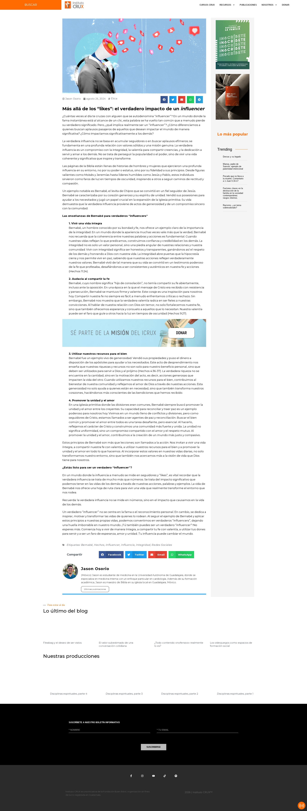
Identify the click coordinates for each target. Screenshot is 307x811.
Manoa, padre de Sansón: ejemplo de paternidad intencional (233, 166)
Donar (285, 5)
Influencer (113, 544)
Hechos (99, 544)
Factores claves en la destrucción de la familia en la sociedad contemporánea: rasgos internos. (233, 193)
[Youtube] (153, 776)
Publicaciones (248, 5)
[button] (164, 99)
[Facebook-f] (131, 776)
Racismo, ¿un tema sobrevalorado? (232, 206)
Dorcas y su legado (232, 156)
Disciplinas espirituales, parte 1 (235, 693)
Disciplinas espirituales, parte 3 (124, 693)
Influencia (127, 544)
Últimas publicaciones (95, 589)
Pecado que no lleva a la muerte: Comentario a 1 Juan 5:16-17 (233, 178)
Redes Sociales (161, 544)
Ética (114, 98)
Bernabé (87, 544)
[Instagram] (142, 776)
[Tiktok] (164, 776)
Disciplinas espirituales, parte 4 (68, 693)
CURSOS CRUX (207, 5)
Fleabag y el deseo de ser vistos (62, 642)
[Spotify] (176, 776)
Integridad (143, 544)
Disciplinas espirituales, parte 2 (179, 693)
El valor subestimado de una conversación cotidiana (116, 644)
